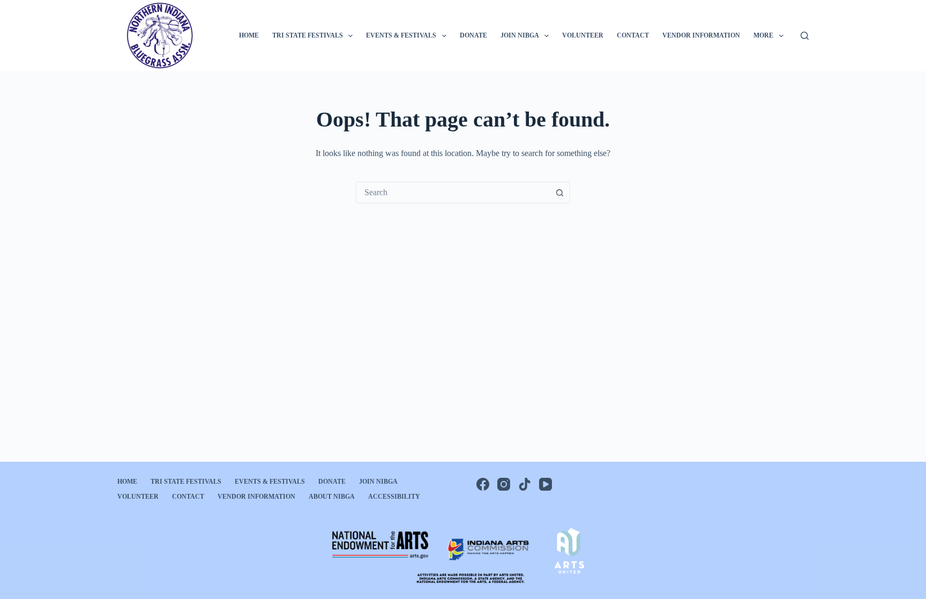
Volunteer (582, 35)
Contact (633, 35)
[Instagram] (503, 484)
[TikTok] (524, 484)
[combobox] (452, 192)
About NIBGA (332, 496)
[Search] (805, 36)
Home (249, 35)
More (763, 35)
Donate (473, 35)
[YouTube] (545, 484)
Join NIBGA (520, 35)
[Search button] (559, 192)
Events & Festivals (401, 35)
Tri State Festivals (307, 35)
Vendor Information (701, 35)
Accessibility (394, 496)
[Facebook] (482, 484)
